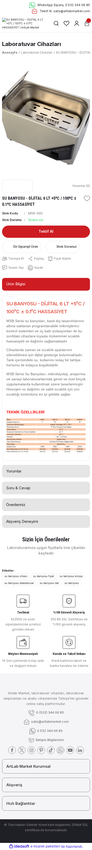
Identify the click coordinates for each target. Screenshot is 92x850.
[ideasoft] (19, 846)
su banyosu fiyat (43, 576)
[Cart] (87, 23)
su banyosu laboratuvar (19, 583)
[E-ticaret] (45, 846)
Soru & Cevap (18, 487)
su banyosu (71, 583)
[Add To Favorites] (87, 198)
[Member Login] (77, 23)
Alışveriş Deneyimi (22, 521)
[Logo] (23, 23)
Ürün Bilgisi (15, 283)
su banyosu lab (49, 583)
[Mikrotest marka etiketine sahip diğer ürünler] (17, 186)
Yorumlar (13, 471)
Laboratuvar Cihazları (31, 43)
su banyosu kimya (71, 576)
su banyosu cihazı (15, 576)
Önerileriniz (15, 504)
